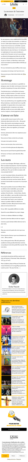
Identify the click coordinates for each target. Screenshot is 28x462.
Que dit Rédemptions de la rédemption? (18, 387)
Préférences (22, 455)
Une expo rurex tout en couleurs (17, 357)
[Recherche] (26, 4)
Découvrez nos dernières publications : (10, 301)
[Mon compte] (23, 4)
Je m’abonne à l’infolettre (13, 429)
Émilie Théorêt (14, 287)
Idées (14, 8)
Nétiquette (18, 459)
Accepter (5, 455)
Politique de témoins (11, 459)
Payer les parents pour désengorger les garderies (18, 307)
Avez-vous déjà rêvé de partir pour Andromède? (19, 367)
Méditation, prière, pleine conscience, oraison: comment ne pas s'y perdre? (18, 398)
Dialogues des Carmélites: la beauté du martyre (18, 377)
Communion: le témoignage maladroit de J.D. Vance (18, 337)
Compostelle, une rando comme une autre (17, 317)
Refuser (13, 455)
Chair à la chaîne (16, 326)
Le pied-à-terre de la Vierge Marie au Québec (18, 347)
